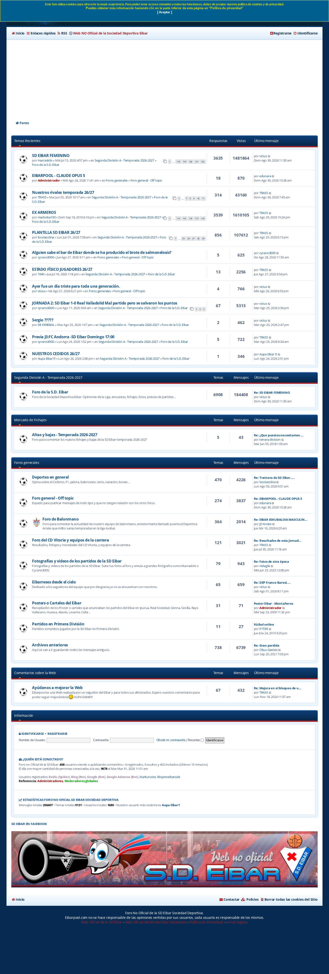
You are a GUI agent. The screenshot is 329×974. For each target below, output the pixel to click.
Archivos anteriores (50, 645)
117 (196, 218)
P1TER (263, 629)
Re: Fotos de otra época (271, 561)
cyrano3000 (46, 257)
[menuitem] (18, 33)
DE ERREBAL (46, 325)
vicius (263, 156)
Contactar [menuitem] (231, 899)
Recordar (194, 740)
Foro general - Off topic (146, 180)
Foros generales (117, 180)
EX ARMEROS (44, 212)
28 (198, 238)
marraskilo (45, 160)
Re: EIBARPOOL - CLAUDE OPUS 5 (278, 498)
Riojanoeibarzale (168, 777)
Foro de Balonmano (60, 519)
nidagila (264, 566)
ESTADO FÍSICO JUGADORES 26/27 (62, 269)
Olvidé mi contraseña (171, 740)
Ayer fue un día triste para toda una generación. (76, 286)
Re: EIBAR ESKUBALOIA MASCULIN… (280, 519)
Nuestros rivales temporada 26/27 (63, 192)
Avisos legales (237, 922)
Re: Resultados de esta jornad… (277, 540)
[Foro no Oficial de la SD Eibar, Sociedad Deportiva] (164, 859)
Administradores (50, 781)
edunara (265, 176)
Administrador (49, 180)
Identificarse (32, 734)
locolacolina (46, 237)
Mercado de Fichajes (30, 420)
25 (183, 238)
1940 (41, 274)
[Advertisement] (164, 76)
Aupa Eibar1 (171, 805)
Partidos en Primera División (58, 624)
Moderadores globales (81, 781)
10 (198, 198)
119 (184, 161)
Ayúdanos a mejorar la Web (57, 687)
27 (193, 238)
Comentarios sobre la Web (35, 672)
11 (203, 198)
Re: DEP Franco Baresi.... (272, 582)
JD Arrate (265, 524)
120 (190, 161)
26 (188, 238)
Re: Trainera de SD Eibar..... (274, 477)
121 (196, 161)
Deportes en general (50, 477)
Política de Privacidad (206, 922)
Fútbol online (264, 624)
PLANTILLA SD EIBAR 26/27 (56, 232)
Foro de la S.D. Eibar (45, 164)
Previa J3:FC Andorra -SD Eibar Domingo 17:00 (73, 336)
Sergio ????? (42, 320)
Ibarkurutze (147, 777)
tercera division (270, 439)
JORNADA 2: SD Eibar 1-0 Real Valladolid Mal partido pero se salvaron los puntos (104, 303)
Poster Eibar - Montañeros (273, 603)
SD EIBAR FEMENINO (50, 155)
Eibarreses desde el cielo (54, 582)
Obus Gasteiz (268, 650)
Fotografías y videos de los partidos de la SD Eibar (77, 561)
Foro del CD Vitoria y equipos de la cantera (70, 540)
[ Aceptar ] (164, 12)
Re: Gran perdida (266, 645)
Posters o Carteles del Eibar (56, 603)
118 (178, 161)
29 (203, 238)
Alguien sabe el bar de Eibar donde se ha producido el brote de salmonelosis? (101, 252)
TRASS (42, 197)
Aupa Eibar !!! (46, 358)
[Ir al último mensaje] (269, 156)
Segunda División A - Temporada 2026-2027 (124, 160)
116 (190, 218)
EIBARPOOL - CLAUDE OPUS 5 (58, 175)
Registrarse (57, 734)
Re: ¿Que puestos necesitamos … (278, 435)
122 (202, 161)
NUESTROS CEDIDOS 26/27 (55, 353)
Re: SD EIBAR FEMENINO (272, 392)
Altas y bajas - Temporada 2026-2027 (64, 434)
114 (178, 218)
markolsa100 (47, 217)
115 (184, 218)
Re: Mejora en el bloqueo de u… (277, 688)
